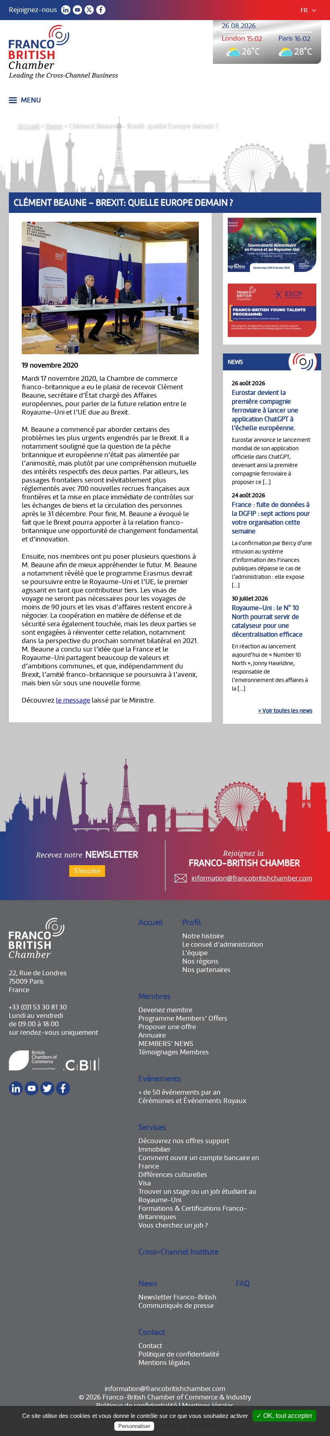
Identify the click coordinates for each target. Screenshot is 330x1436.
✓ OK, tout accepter (284, 1415)
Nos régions (200, 961)
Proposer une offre (167, 1027)
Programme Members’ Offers (182, 1018)
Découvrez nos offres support (183, 1141)
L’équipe (195, 953)
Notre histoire (203, 936)
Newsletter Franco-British (177, 1297)
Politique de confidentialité (178, 1354)
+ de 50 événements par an (179, 1092)
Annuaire (152, 1035)
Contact (151, 1332)
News (54, 126)
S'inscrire (87, 871)
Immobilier (154, 1149)
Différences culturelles (172, 1174)
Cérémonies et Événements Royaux (192, 1101)
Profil (191, 922)
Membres (154, 996)
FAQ (243, 1283)
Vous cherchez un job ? (173, 1225)
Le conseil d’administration (222, 944)
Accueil (28, 126)
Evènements (159, 1078)
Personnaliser (134, 1426)
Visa (144, 1183)
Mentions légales (164, 1362)
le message (73, 700)
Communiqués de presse (176, 1305)
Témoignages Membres (173, 1052)
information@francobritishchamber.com (252, 878)
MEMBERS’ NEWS (165, 1044)
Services (152, 1127)
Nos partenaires (206, 970)
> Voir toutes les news (285, 710)
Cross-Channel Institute (178, 1251)
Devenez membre (165, 1010)
